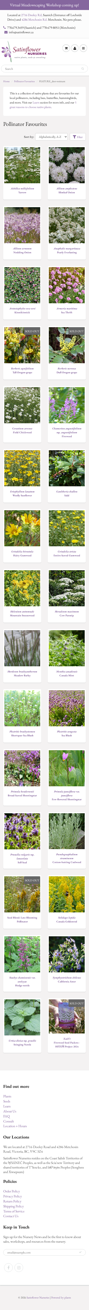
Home (6, 81)
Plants (7, 1096)
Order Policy (11, 1191)
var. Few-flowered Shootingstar (67, 795)
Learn (36, 102)
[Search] (82, 68)
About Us (9, 1111)
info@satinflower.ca (21, 32)
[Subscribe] (80, 1252)
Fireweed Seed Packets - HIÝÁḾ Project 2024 (67, 1042)
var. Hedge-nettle (22, 981)
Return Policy (12, 1201)
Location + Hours (15, 1126)
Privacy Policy (12, 1196)
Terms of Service (13, 1211)
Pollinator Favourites (24, 81)
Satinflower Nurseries (38, 1297)
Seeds (6, 1101)
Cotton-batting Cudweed (66, 858)
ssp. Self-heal (22, 858)
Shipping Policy (13, 1206)
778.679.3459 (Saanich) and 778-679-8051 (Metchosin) (41, 27)
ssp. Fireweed (66, 432)
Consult (8, 1121)
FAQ (6, 1116)
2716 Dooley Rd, (31, 15)
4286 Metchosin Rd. (34, 19)
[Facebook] (8, 1267)
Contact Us (10, 1216)
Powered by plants (61, 1297)
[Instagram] (18, 1267)
